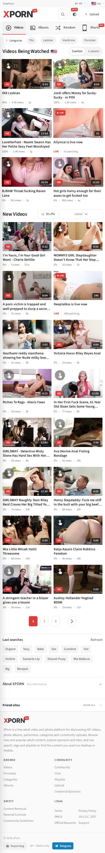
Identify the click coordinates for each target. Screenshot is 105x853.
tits (31, 40)
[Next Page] (72, 621)
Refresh (96, 640)
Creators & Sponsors (68, 791)
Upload (59, 785)
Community (62, 767)
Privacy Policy (87, 811)
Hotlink (10, 659)
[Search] (62, 14)
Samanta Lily (31, 659)
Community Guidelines (18, 821)
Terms (58, 811)
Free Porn (8, 3)
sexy (26, 649)
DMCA (58, 817)
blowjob (22, 669)
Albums (9, 785)
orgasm (10, 649)
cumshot (70, 649)
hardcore (69, 40)
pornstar (90, 40)
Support (83, 823)
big (7, 669)
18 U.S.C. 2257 (87, 817)
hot (86, 649)
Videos (8, 767)
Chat (58, 773)
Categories (15, 40)
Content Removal (15, 809)
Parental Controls (15, 815)
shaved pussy (56, 659)
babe (40, 649)
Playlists (60, 779)
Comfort (77, 51)
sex (53, 649)
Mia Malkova (81, 659)
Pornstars (10, 773)
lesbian (48, 40)
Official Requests (65, 823)
